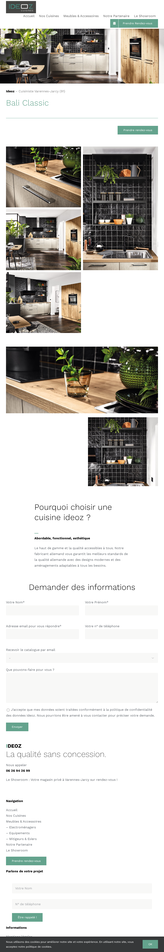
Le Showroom (17, 850)
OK (150, 944)
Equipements (19, 833)
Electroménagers (22, 827)
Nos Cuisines (16, 816)
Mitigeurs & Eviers (23, 839)
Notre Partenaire (19, 844)
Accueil (11, 810)
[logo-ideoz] (21, 2)
